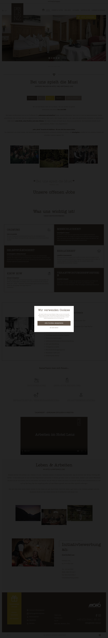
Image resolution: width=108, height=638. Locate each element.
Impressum (61, 318)
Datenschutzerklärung (48, 318)
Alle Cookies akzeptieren (54, 323)
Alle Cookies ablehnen (54, 327)
